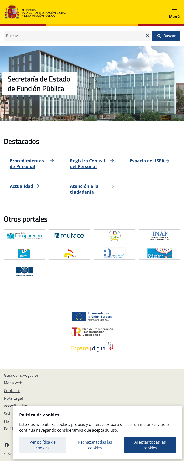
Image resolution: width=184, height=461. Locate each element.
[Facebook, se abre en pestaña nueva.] (7, 445)
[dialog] (97, 432)
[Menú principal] (174, 12)
